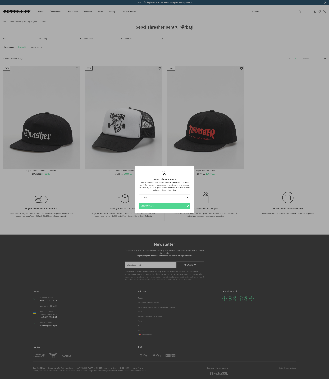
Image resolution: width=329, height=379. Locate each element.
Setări (144, 197)
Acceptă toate (147, 206)
